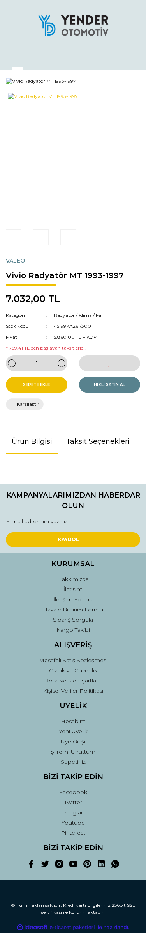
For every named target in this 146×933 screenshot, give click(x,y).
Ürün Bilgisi (32, 441)
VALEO (15, 260)
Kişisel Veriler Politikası (73, 690)
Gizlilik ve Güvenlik (73, 670)
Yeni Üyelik (73, 731)
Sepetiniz (73, 761)
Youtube (73, 822)
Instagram (73, 812)
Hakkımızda (73, 579)
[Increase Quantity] (61, 363)
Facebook (73, 792)
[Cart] (131, 56)
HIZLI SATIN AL (109, 384)
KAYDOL (68, 539)
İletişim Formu (73, 599)
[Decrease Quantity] (12, 363)
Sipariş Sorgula (73, 619)
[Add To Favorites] (110, 363)
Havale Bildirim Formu (73, 609)
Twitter (73, 802)
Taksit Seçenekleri (98, 441)
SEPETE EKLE (36, 384)
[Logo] (73, 25)
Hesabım (73, 721)
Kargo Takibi (73, 629)
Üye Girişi (73, 741)
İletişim (73, 589)
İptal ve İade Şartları (73, 680)
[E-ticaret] (72, 927)
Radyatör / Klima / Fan (79, 315)
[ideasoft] (32, 927)
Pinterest (73, 832)
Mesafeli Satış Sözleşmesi (73, 660)
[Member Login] (73, 56)
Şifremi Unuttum (73, 751)
